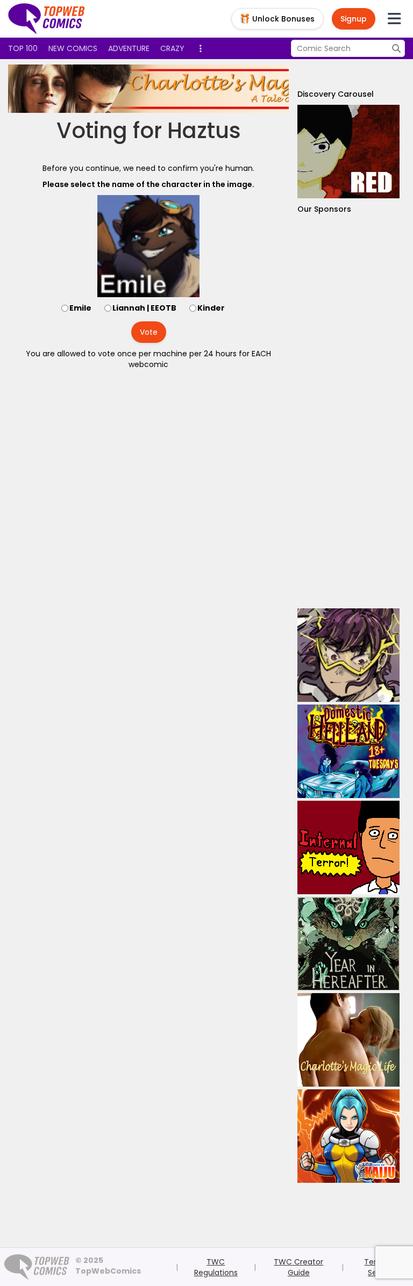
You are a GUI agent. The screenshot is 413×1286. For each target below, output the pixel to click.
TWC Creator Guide (298, 1267)
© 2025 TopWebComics (108, 1265)
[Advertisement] (348, 411)
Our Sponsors (324, 209)
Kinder (211, 308)
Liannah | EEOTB (144, 308)
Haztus (204, 131)
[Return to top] (47, 19)
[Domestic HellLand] (348, 751)
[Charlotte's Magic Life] (204, 88)
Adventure (128, 48)
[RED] (348, 151)
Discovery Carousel (335, 94)
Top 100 (23, 48)
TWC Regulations (216, 1267)
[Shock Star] (348, 655)
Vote (149, 332)
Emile (80, 308)
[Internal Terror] (348, 847)
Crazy (172, 48)
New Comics (72, 48)
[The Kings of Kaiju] (348, 1136)
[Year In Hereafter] (348, 943)
